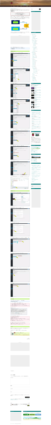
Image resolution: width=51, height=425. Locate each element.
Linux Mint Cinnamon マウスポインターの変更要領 (38, 99)
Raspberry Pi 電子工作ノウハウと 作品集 (35, 165)
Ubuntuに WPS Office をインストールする (36, 128)
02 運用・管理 (33, 36)
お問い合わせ (33, 181)
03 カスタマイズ (33, 55)
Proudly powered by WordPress (18, 423)
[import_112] (19, 314)
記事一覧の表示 (33, 178)
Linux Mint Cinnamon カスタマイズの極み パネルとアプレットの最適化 (38, 94)
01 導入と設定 (33, 53)
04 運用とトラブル (15, 8)
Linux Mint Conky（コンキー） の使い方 (38, 101)
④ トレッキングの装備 (33, 160)
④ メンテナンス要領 (33, 151)
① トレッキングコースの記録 (34, 158)
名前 (11, 385)
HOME (11, 8)
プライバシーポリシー (34, 180)
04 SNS (33, 74)
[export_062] (20, 144)
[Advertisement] (20, 40)
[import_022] (20, 221)
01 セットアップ (33, 35)
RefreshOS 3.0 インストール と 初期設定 (37, 87)
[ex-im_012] (20, 31)
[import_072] (20, 296)
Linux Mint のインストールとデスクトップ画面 (36, 121)
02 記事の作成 (33, 54)
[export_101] (19, 188)
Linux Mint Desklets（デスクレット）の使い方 (37, 104)
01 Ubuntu (33, 59)
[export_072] (20, 159)
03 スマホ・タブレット (34, 73)
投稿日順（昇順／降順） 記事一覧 (35, 179)
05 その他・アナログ (34, 75)
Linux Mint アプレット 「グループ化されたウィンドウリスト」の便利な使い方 (38, 93)
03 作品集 (33, 37)
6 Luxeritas (33, 76)
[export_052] (20, 128)
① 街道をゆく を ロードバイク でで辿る (35, 149)
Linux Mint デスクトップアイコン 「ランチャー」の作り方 (37, 106)
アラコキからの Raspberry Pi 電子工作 (22, 2)
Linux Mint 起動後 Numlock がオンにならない (36, 119)
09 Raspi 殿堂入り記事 (34, 38)
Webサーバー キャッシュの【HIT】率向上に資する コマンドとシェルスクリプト (38, 97)
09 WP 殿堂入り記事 (34, 57)
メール (12, 388)
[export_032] (20, 97)
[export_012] (20, 66)
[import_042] (20, 251)
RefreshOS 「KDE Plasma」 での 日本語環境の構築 (37, 85)
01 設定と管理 (33, 77)
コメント (12, 377)
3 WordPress (13, 8)
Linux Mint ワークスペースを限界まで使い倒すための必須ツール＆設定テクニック (38, 90)
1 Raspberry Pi (33, 34)
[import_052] (20, 266)
